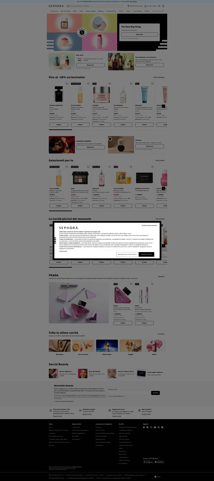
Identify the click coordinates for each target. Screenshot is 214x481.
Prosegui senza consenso (149, 225)
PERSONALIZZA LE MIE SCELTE (127, 254)
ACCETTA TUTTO (146, 254)
